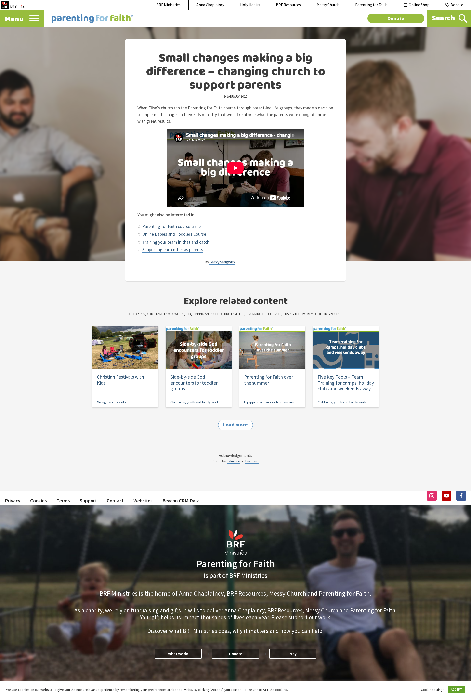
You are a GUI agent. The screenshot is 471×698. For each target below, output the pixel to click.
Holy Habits (250, 4)
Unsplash (252, 461)
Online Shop (419, 4)
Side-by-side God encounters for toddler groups (194, 383)
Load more (235, 425)
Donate (457, 4)
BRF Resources (288, 4)
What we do (178, 653)
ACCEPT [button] (456, 689)
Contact (115, 500)
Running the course (265, 314)
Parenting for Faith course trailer (172, 226)
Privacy (12, 500)
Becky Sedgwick (222, 261)
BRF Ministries (168, 4)
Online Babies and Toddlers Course (174, 234)
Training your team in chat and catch (175, 242)
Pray (293, 653)
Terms (63, 500)
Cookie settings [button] (432, 689)
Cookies (38, 500)
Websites (143, 500)
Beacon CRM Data (181, 500)
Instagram (432, 496)
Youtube (446, 496)
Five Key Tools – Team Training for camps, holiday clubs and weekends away (346, 383)
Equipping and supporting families (216, 314)
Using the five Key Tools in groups (312, 314)
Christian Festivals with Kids (120, 380)
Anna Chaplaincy (210, 4)
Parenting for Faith (371, 4)
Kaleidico (233, 461)
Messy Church (328, 4)
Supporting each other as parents (172, 249)
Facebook (461, 496)
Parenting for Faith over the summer (268, 380)
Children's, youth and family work (156, 314)
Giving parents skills (111, 402)
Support (88, 500)
